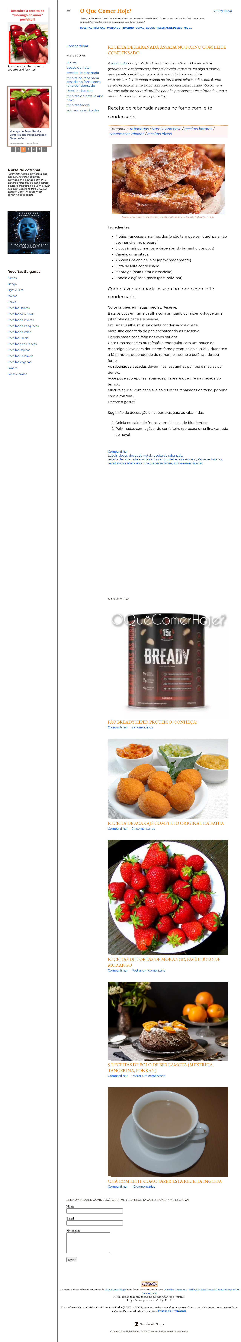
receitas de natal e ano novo (129, 463)
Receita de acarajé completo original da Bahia (166, 823)
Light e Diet (15, 290)
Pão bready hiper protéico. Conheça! (152, 722)
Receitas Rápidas (19, 350)
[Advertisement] (149, 536)
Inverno (128, 27)
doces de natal (78, 67)
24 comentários (143, 828)
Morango (113, 27)
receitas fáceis (78, 105)
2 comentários (142, 727)
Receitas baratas (79, 91)
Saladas (12, 368)
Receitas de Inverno (21, 320)
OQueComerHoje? (115, 1289)
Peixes (12, 302)
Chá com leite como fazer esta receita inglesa (165, 1181)
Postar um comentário (148, 970)
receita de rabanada (82, 73)
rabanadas (139, 129)
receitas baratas (198, 129)
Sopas (140, 27)
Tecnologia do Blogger (152, 1324)
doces (71, 62)
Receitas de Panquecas (23, 326)
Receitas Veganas (19, 362)
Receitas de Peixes (169, 27)
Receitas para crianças (22, 344)
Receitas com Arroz (21, 314)
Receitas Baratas (19, 308)
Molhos (12, 296)
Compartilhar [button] (77, 46)
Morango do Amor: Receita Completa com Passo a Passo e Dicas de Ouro (28, 135)
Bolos (150, 27)
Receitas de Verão (19, 332)
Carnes (12, 278)
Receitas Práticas (92, 27)
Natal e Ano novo (166, 129)
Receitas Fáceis (18, 338)
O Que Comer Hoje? (105, 11)
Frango (12, 284)
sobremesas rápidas (82, 110)
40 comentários (143, 1186)
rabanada (119, 63)
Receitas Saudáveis (20, 356)
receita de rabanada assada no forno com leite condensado (83, 81)
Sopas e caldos (17, 374)
